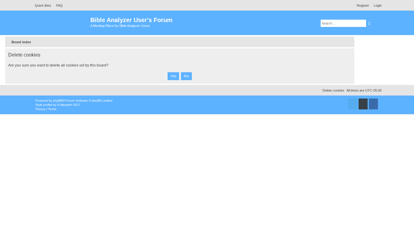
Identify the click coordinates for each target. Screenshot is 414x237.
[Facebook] (373, 104)
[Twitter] (352, 104)
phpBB (58, 100)
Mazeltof (66, 104)
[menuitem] (58, 5)
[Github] (363, 104)
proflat (47, 104)
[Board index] (61, 23)
